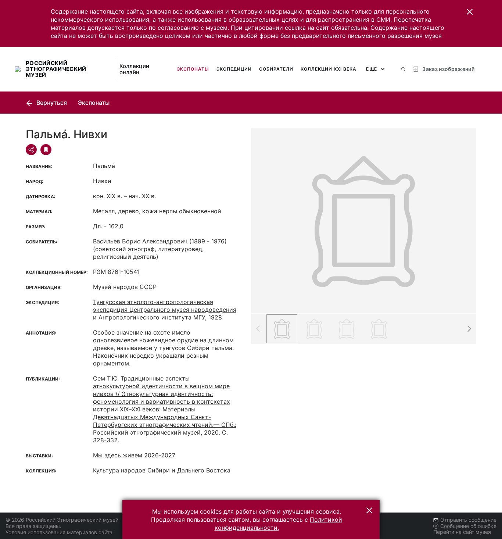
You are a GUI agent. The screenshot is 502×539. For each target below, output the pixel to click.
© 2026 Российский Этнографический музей (62, 520)
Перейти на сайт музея (462, 532)
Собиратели (276, 69)
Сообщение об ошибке (468, 526)
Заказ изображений (448, 69)
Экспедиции (234, 69)
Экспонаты (193, 69)
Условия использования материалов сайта (59, 532)
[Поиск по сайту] (403, 69)
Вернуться (51, 102)
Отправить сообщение (468, 520)
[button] (470, 12)
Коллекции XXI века (328, 69)
